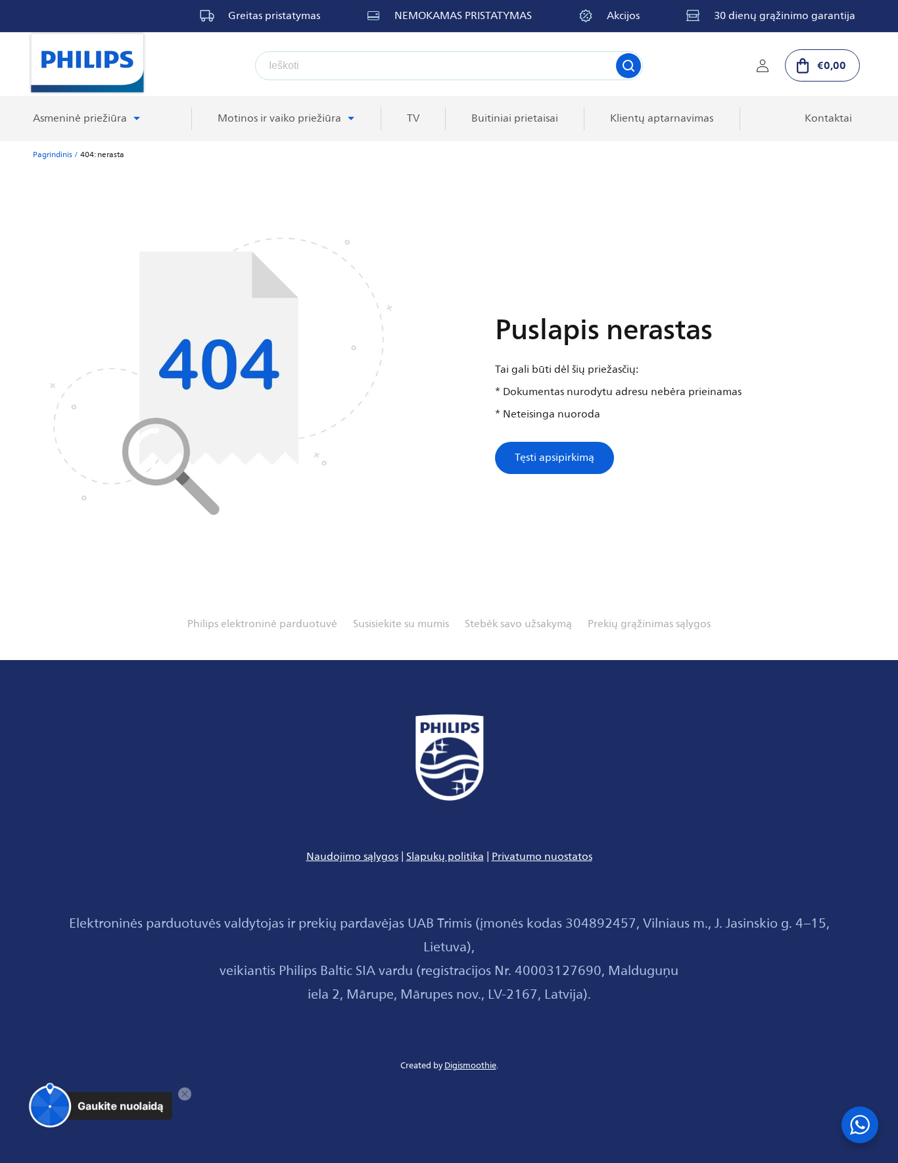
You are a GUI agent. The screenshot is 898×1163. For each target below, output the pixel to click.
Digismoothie (470, 1065)
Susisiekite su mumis (401, 623)
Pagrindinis (52, 155)
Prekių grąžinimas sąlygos (649, 623)
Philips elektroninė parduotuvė (262, 623)
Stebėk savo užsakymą (518, 623)
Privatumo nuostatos (542, 856)
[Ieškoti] (628, 65)
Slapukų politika (445, 856)
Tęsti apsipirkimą (554, 457)
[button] (822, 65)
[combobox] (449, 65)
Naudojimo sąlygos (352, 856)
